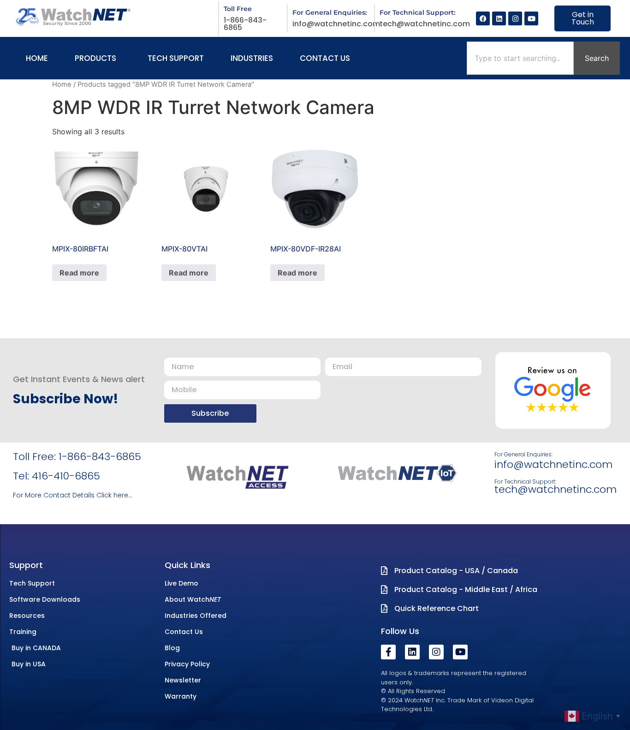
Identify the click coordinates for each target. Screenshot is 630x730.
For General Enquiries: (523, 454)
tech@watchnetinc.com (425, 23)
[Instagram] (515, 18)
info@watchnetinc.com (336, 23)
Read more (79, 272)
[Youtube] (531, 18)
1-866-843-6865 (245, 24)
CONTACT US (325, 58)
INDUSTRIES (252, 58)
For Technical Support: (525, 481)
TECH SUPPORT (176, 58)
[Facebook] (483, 18)
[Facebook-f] (388, 652)
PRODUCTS (95, 58)
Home (61, 84)
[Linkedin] (499, 18)
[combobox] (520, 58)
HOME (37, 58)
